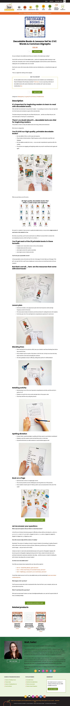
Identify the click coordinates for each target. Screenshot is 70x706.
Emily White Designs (53, 703)
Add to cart (37, 51)
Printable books (40, 96)
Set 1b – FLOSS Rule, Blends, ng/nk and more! (27, 567)
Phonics (34, 96)
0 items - (59, 1)
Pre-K (25, 9)
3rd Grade (49, 9)
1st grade (26, 96)
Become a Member (53, 689)
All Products (62, 9)
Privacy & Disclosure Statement (39, 703)
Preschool (19, 9)
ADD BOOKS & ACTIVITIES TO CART (35, 520)
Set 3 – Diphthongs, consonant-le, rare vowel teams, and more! (31, 571)
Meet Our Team (13, 661)
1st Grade (37, 9)
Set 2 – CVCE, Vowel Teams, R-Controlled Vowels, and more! (31, 569)
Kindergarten (30, 9)
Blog (46, 1)
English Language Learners (56, 8)
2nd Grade (43, 9)
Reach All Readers (9, 7)
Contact (51, 1)
